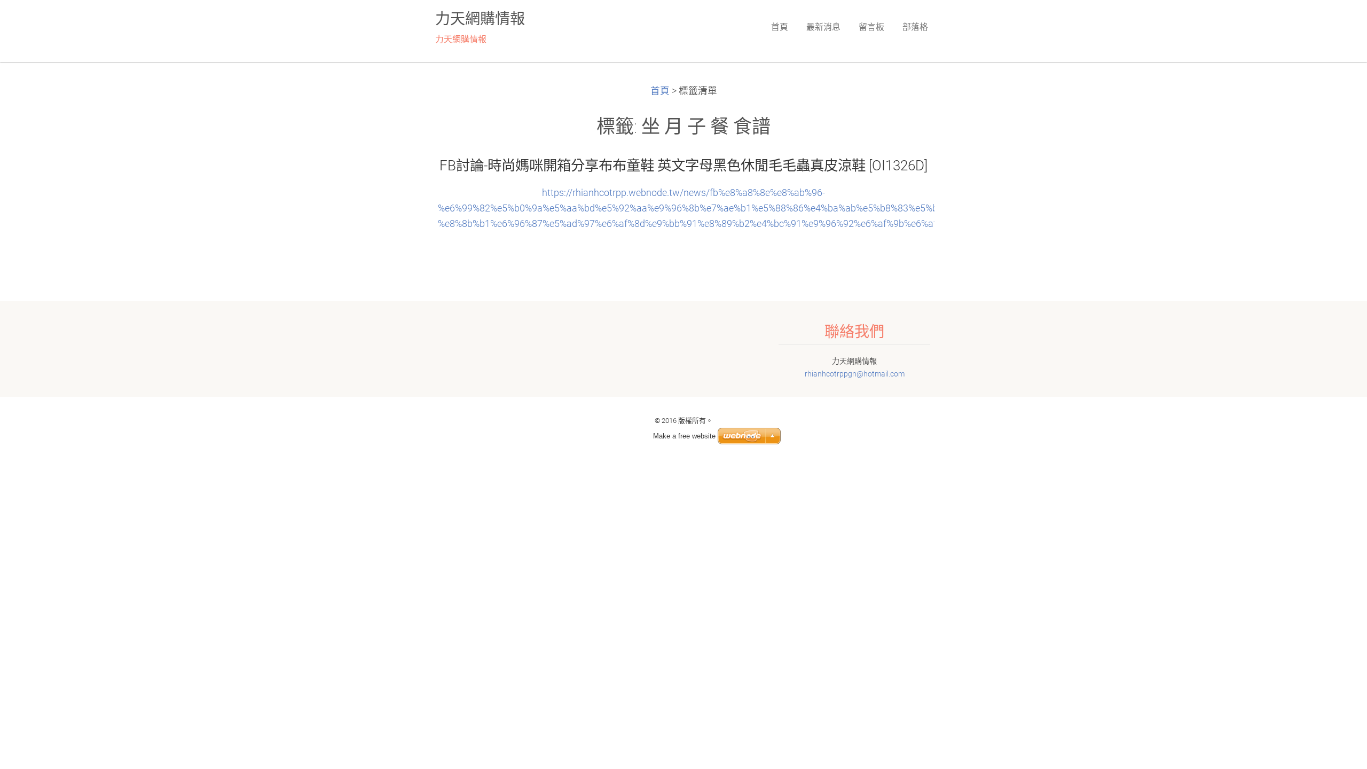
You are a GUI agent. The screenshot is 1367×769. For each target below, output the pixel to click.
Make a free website (684, 436)
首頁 (660, 90)
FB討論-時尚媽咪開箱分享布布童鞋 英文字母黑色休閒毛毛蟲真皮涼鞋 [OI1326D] (683, 166)
